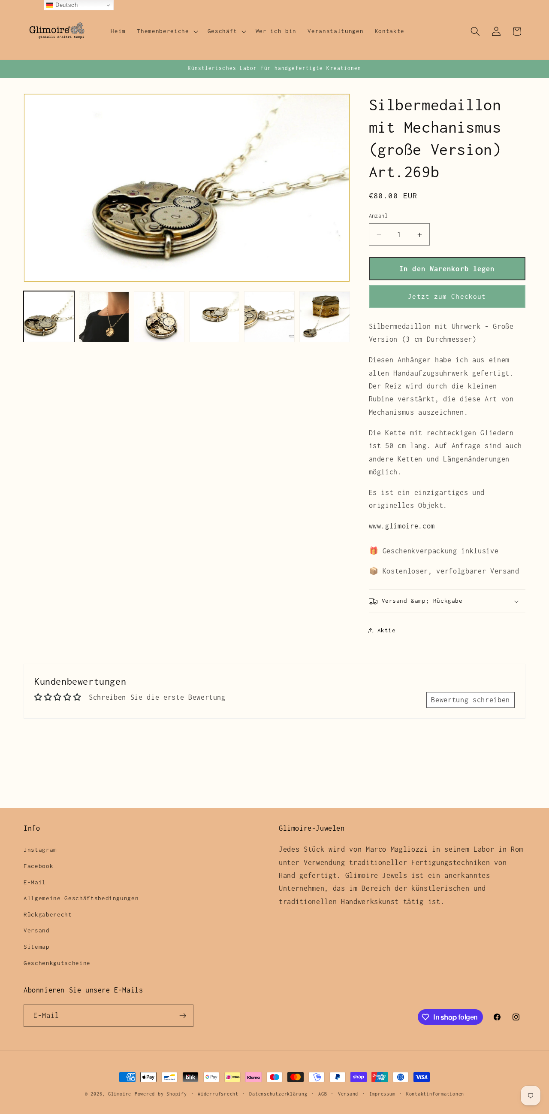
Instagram (40, 849)
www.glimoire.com (402, 526)
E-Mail (35, 882)
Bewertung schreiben (470, 700)
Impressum (382, 1093)
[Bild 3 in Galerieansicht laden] (159, 316)
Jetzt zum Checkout (447, 296)
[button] (166, 31)
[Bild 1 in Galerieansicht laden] (49, 316)
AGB (322, 1093)
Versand (37, 930)
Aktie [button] (386, 630)
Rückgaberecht (48, 914)
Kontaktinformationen (435, 1093)
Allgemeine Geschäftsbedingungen (81, 898)
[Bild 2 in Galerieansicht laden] (104, 316)
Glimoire (119, 1093)
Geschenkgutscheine (57, 962)
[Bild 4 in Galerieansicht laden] (214, 316)
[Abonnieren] (182, 1016)
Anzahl (378, 216)
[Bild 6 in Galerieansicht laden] (324, 316)
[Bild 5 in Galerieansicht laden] (269, 316)
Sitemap (37, 946)
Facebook (38, 865)
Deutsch (65, 5)
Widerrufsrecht (218, 1093)
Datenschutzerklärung (278, 1093)
